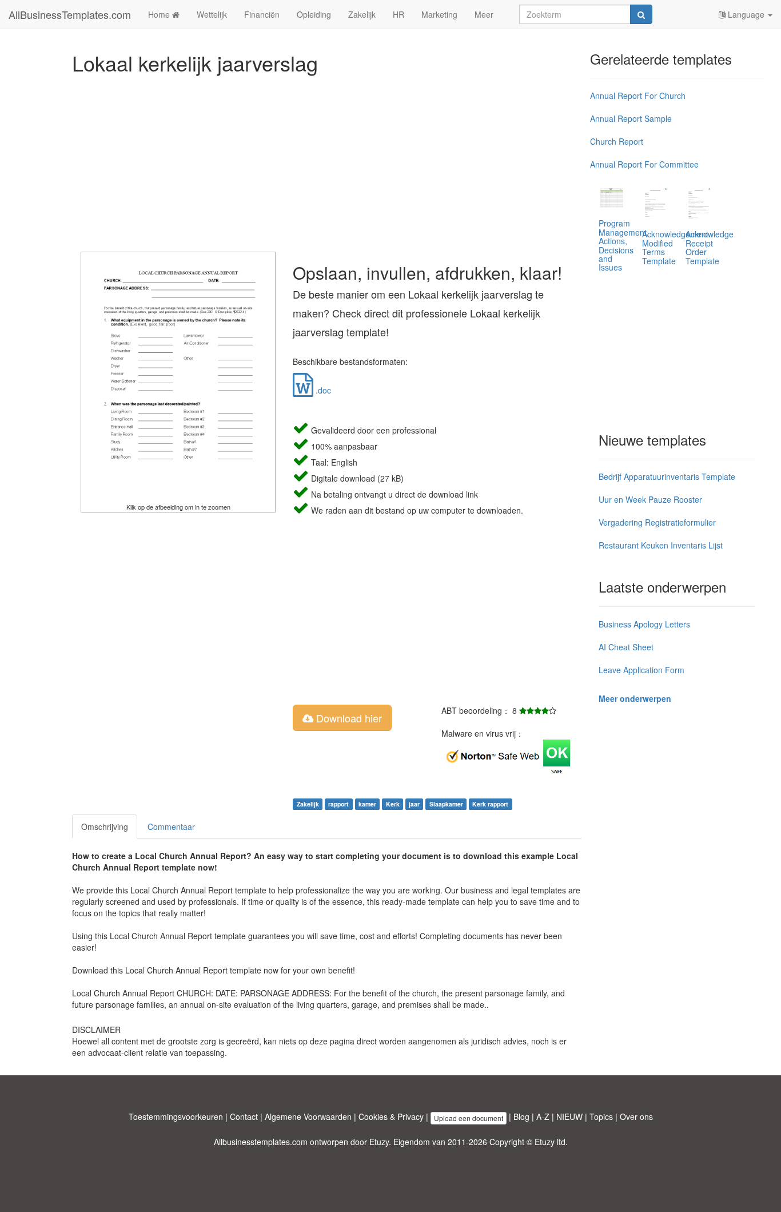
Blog (521, 1116)
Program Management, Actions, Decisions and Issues (624, 245)
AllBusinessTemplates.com (70, 14)
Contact (244, 1116)
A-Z (542, 1116)
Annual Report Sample (631, 118)
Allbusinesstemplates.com (261, 1141)
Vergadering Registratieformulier (657, 522)
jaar (414, 804)
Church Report (616, 141)
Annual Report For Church (638, 95)
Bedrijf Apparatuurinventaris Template (667, 476)
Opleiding (314, 14)
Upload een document (468, 1118)
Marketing (439, 14)
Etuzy (379, 1141)
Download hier (347, 717)
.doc (322, 390)
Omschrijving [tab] (104, 826)
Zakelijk (362, 14)
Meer (484, 14)
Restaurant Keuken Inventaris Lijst (661, 545)
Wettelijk (212, 14)
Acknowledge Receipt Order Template (710, 247)
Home (160, 14)
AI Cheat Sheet (626, 647)
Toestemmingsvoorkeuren (176, 1116)
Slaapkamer (446, 804)
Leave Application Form (641, 669)
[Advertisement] (326, 160)
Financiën (262, 14)
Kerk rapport (490, 804)
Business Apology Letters (644, 624)
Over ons (636, 1116)
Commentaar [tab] (171, 826)
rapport (338, 804)
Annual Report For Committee (644, 164)
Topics (601, 1116)
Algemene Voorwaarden (308, 1116)
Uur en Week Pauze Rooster (650, 499)
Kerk (393, 804)
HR (398, 14)
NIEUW (569, 1116)
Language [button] (746, 14)
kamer (367, 804)
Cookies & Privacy (391, 1116)
